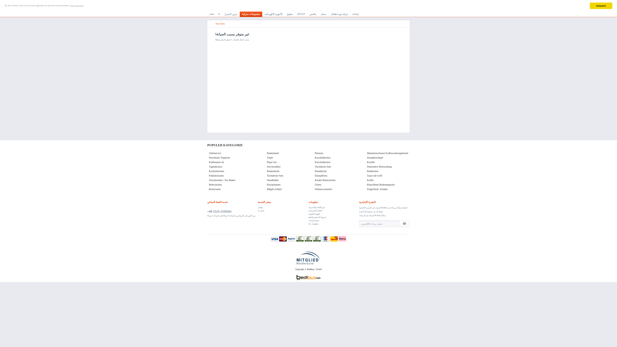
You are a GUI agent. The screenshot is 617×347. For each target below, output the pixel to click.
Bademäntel (273, 153)
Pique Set (272, 162)
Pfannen (319, 153)
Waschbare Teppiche (219, 157)
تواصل (260, 207)
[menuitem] (211, 14)
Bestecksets (215, 189)
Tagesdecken (215, 166)
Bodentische (273, 171)
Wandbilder (273, 180)
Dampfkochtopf (375, 157)
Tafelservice (215, 153)
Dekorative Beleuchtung (379, 166)
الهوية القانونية (314, 214)
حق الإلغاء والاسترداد (316, 207)
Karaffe (371, 162)
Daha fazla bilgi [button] (77, 6)
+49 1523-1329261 (219, 211)
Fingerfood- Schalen (377, 189)
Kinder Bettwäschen (325, 180)
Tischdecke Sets (275, 175)
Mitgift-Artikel (274, 189)
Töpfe (270, 157)
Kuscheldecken (322, 157)
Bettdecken (372, 171)
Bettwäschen (215, 184)
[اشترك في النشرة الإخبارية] (404, 224)
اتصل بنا (261, 210)
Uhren (318, 184)
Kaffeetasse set (216, 162)
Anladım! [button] (601, 5)
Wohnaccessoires (323, 189)
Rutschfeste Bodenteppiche (381, 184)
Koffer (370, 180)
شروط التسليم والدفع (317, 217)
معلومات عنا (313, 224)
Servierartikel (273, 166)
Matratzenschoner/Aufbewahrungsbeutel (387, 153)
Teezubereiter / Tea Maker (222, 180)
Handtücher (321, 171)
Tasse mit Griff (374, 175)
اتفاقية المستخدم (315, 210)
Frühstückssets (216, 175)
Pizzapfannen (274, 184)
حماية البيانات (313, 220)
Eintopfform (321, 175)
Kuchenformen (216, 171)
